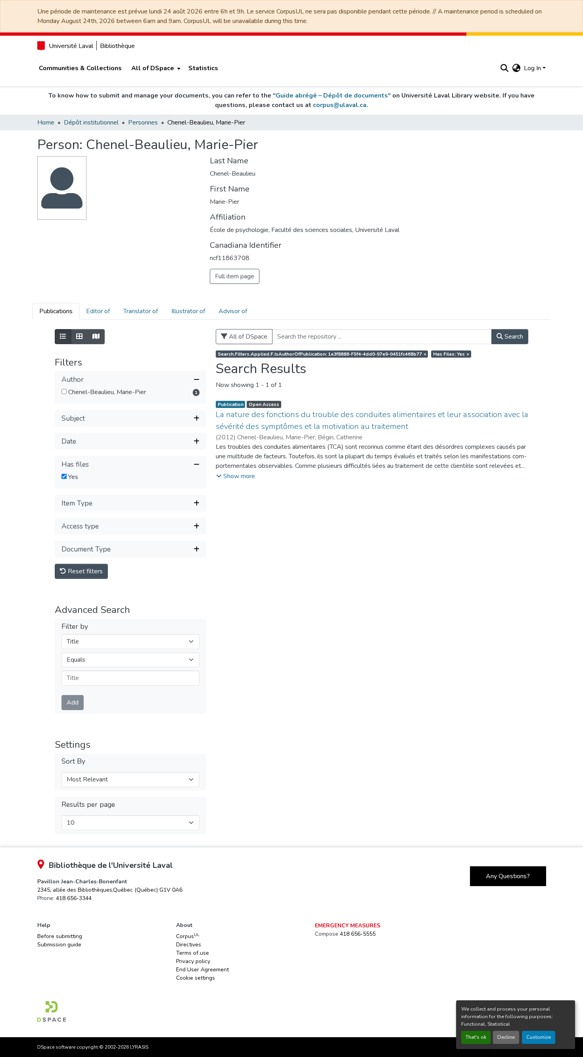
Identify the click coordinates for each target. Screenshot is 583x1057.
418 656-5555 (358, 934)
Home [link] (45, 122)
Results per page (88, 804)
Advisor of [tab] (233, 311)
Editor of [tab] (98, 311)
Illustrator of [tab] (188, 311)
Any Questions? (508, 876)
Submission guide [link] (59, 944)
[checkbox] (64, 391)
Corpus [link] (187, 936)
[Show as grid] (79, 336)
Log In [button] (533, 68)
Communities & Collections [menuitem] (80, 68)
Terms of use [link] (192, 953)
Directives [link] (188, 944)
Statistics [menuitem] (203, 68)
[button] (505, 68)
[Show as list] (63, 336)
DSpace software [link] (56, 1047)
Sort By (73, 761)
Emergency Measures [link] (347, 925)
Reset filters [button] (84, 571)
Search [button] (513, 336)
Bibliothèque (117, 46)
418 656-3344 (74, 898)
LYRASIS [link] (139, 1047)
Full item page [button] (234, 276)
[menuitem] (155, 68)
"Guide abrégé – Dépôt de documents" (332, 95)
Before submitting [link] (59, 936)
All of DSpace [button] (152, 68)
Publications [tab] (56, 311)
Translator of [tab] (140, 311)
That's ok (476, 1037)
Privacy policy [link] (193, 961)
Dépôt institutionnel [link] (91, 122)
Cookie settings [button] (195, 978)
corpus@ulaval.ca (339, 105)
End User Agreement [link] (202, 969)
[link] (109, 890)
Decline (506, 1037)
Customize (538, 1037)
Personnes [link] (143, 122)
